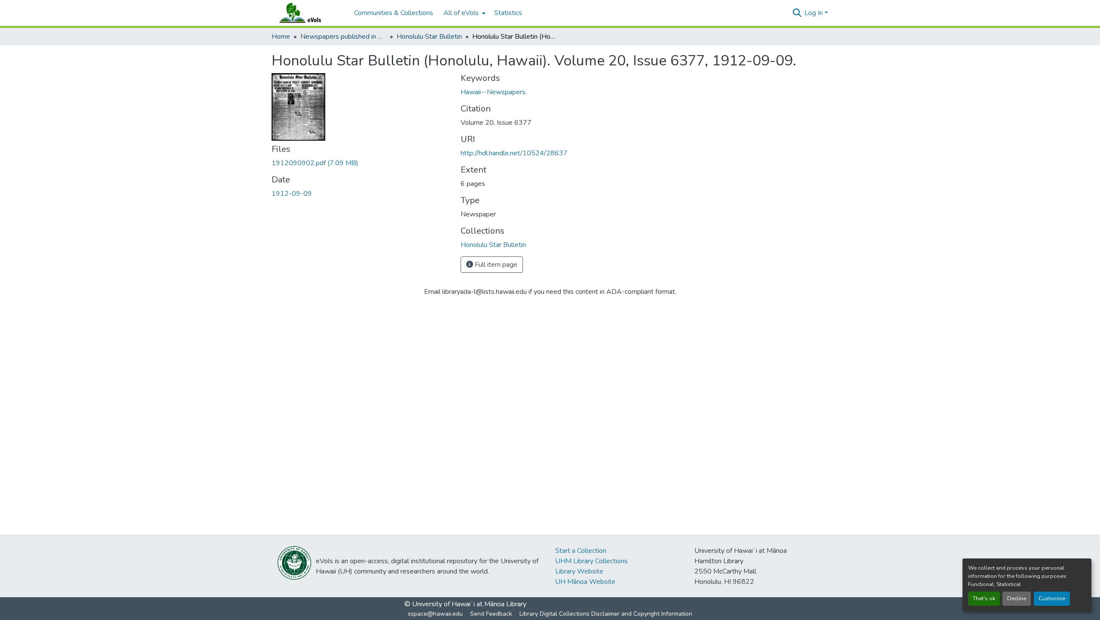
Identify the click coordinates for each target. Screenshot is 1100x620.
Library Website (579, 571)
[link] (361, 163)
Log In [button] (814, 13)
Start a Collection (580, 550)
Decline (1016, 598)
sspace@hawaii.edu (435, 614)
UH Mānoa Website (585, 581)
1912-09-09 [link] (292, 193)
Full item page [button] (495, 264)
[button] (308, 13)
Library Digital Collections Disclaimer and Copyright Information (605, 614)
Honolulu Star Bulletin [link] (429, 36)
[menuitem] (464, 13)
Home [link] (281, 36)
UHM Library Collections (591, 561)
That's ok (984, 598)
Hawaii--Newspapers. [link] (494, 92)
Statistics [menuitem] (508, 13)
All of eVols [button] (461, 13)
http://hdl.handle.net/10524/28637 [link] (514, 153)
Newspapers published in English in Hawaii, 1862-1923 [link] (343, 36)
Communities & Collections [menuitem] (393, 13)
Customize (1052, 598)
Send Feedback (491, 614)
